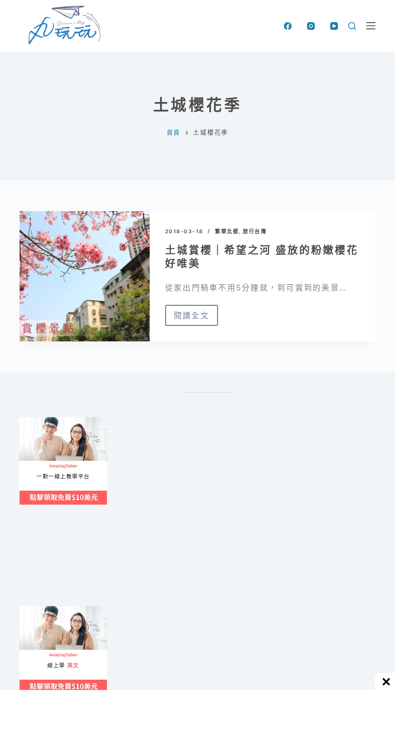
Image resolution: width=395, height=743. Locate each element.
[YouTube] (334, 26)
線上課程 (30, 421)
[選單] (370, 25)
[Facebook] (288, 26)
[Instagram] (311, 26)
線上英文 (30, 610)
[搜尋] (352, 26)
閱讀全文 (191, 318)
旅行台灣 (254, 231)
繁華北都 (227, 231)
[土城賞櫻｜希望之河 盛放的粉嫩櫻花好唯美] (84, 276)
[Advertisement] (207, 567)
